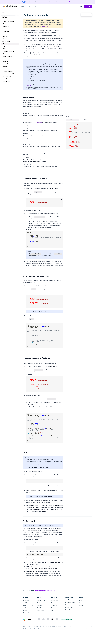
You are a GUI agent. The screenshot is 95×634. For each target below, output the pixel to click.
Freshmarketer (40, 610)
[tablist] (79, 119)
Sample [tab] (85, 119)
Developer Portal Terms (38, 628)
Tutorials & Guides (55, 602)
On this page (87, 14)
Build (22, 6)
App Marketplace (27, 607)
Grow (34, 6)
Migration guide (45, 26)
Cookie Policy (42, 626)
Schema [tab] (72, 119)
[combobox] (8, 14)
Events (52, 610)
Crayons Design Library (28, 605)
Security (64, 626)
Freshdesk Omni (41, 600)
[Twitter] (39, 619)
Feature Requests (69, 609)
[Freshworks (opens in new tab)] (28, 619)
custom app (44, 464)
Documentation (26, 600)
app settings (39, 122)
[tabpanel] (79, 135)
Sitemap (31, 628)
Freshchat (39, 607)
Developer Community (70, 602)
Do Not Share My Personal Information (53, 626)
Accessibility (69, 626)
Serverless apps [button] (6, 33)
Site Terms (36, 626)
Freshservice (40, 602)
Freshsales (39, 605)
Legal (24, 626)
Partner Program (69, 607)
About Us (81, 600)
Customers (81, 602)
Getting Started (54, 600)
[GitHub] (57, 619)
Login (81, 6)
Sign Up (88, 6)
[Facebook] (48, 619)
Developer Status (27, 612)
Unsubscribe (25, 628)
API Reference (26, 602)
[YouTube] (52, 619)
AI (29, 6)
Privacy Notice (29, 626)
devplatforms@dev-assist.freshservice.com (45, 590)
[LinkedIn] (43, 619)
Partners (81, 605)
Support (67, 604)
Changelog (25, 610)
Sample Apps (54, 605)
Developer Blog (54, 607)
